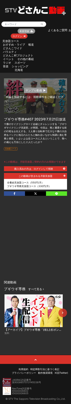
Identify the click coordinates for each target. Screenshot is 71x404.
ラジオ (7, 62)
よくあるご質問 (57, 30)
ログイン (17, 36)
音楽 (5, 66)
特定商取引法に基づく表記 (44, 369)
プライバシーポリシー (24, 372)
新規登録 (24, 31)
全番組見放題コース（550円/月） (25, 182)
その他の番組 (25, 59)
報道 (31, 44)
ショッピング (20, 66)
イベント (8, 59)
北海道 (19, 70)
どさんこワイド (12, 48)
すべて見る (35, 289)
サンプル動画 (34, 90)
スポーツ (20, 62)
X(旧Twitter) (61, 372)
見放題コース (10, 41)
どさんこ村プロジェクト (18, 55)
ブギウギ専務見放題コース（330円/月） (29, 186)
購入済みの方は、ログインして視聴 (33, 168)
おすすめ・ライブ (14, 44)
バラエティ (10, 52)
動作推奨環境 (45, 372)
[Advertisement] (35, 241)
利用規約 (23, 369)
